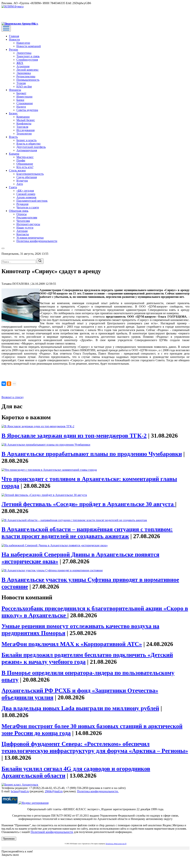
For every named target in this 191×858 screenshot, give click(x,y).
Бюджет (21, 93)
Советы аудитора (27, 110)
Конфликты (23, 123)
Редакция (22, 204)
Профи (20, 160)
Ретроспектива (25, 76)
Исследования (25, 130)
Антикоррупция (26, 150)
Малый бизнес (25, 120)
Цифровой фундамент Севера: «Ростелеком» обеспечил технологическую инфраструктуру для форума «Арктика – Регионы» (94, 747)
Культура (22, 180)
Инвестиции (24, 96)
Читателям (23, 220)
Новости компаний (28, 46)
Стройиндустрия (27, 59)
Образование (24, 163)
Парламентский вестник (32, 200)
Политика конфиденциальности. (98, 791)
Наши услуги (24, 227)
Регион (13, 49)
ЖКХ (19, 63)
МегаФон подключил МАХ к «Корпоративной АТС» (71, 644)
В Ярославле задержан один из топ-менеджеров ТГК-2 (74, 435)
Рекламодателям (26, 217)
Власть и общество (28, 143)
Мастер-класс (25, 157)
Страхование (24, 103)
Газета (13, 187)
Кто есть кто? (24, 167)
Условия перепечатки (30, 237)
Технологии (24, 133)
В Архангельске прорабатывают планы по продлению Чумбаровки (91, 453)
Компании (23, 116)
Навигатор (23, 42)
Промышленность (27, 79)
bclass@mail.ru (20, 791)
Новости (14, 39)
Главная (14, 36)
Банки (20, 100)
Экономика (23, 73)
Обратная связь (18, 210)
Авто (19, 183)
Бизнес (13, 113)
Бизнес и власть (26, 140)
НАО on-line (24, 86)
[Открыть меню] (6, 28)
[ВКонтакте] (3, 383)
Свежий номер (25, 194)
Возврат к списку (12, 397)
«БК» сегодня (25, 190)
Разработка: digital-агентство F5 (116, 844)
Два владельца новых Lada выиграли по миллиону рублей (80, 708)
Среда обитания (26, 177)
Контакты (22, 234)
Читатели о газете (27, 207)
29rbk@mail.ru (54, 791)
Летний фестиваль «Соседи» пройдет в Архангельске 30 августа (88, 504)
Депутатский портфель (31, 147)
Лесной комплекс (27, 69)
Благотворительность (30, 173)
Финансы (15, 89)
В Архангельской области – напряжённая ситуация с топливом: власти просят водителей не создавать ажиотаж (87, 532)
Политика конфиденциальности (36, 241)
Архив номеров (26, 197)
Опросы (21, 214)
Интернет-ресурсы (28, 224)
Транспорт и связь (28, 56)
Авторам (22, 231)
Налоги (21, 106)
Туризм (21, 83)
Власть (13, 136)
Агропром (22, 66)
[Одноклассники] (9, 383)
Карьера (14, 153)
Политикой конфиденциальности (52, 832)
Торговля (22, 126)
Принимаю (9, 838)
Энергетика (23, 52)
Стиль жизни (17, 170)
